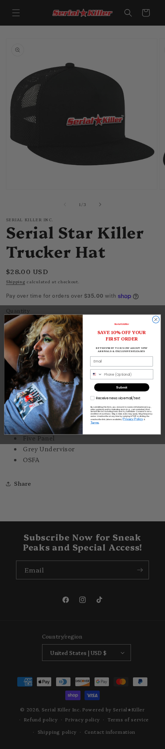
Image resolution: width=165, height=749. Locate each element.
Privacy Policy (133, 419)
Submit (121, 387)
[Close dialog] (155, 319)
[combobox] (96, 374)
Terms (95, 423)
